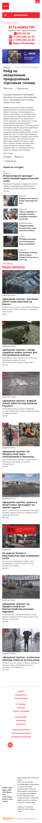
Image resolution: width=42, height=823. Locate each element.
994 (6, 622)
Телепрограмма (21, 717)
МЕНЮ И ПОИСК (21, 15)
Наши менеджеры (21, 698)
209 (7, 191)
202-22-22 (23, 33)
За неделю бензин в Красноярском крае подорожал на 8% (20, 556)
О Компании (21, 704)
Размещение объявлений (21, 737)
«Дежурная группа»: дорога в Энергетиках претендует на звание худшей (19, 505)
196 (6, 365)
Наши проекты (13, 267)
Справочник (21, 724)
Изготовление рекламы (21, 733)
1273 (7, 670)
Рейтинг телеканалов (21, 711)
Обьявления (21, 720)
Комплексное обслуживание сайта (27, 819)
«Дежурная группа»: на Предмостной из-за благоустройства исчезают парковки (18, 608)
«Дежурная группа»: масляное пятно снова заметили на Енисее (20, 301)
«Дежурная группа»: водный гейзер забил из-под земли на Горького (19, 403)
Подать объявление (23, 43)
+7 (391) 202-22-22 (23, 36)
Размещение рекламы (21, 730)
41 (6, 314)
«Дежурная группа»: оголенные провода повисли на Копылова (21, 658)
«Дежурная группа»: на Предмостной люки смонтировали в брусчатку (18, 454)
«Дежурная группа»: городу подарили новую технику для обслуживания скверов (19, 352)
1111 (7, 568)
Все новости (8, 263)
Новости (6, 173)
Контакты (21, 708)
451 (6, 467)
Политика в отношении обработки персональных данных (26, 809)
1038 (7, 517)
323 (6, 416)
